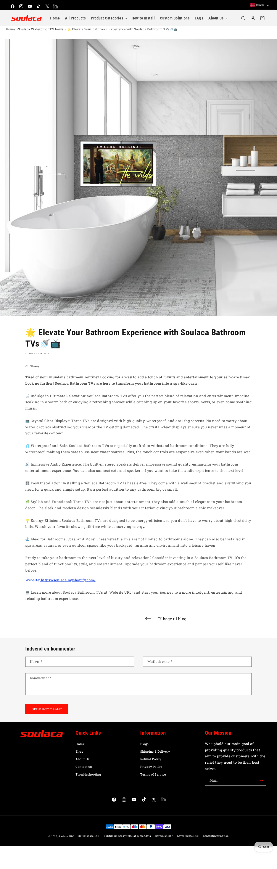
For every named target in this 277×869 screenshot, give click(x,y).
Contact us (84, 767)
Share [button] (34, 366)
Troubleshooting (88, 774)
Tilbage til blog (172, 618)
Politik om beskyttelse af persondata (127, 835)
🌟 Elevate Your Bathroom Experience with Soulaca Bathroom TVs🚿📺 (122, 29)
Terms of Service (153, 774)
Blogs (144, 744)
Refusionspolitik (88, 835)
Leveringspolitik (187, 835)
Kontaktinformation (216, 835)
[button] (108, 18)
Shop (79, 751)
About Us (83, 759)
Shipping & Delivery (155, 751)
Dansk (259, 4)
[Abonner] (261, 780)
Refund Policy (150, 759)
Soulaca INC (66, 836)
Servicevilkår (164, 835)
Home (10, 29)
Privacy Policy (151, 767)
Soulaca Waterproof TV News (41, 29)
